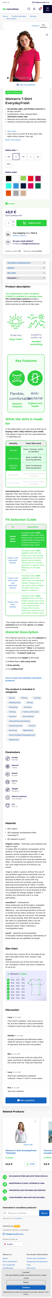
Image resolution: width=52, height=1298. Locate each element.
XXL (8, 164)
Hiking (24, 698)
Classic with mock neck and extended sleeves (12, 583)
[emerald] (38, 186)
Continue (26, 1287)
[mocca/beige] (23, 193)
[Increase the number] (13, 221)
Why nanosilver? (10, 1261)
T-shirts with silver (19, 16)
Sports (12, 698)
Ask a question (27, 1100)
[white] (16, 178)
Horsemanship (15, 726)
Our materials (9, 1265)
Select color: (11, 172)
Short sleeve (11, 19)
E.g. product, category (19, 42)
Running (13, 730)
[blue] (16, 186)
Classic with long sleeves (12, 604)
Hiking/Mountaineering (19, 721)
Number (8, 223)
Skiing (30, 702)
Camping (13, 707)
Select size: (11, 150)
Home (5, 16)
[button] (29, 9)
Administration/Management (22, 735)
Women (33, 16)
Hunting (27, 707)
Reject (26, 1282)
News (5, 1258)
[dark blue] (23, 186)
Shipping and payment (37, 1261)
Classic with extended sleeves (12, 560)
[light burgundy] (38, 178)
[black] (8, 178)
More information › (13, 140)
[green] (23, 178)
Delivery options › (20, 235)
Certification (8, 1268)
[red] (30, 178)
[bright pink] (30, 186)
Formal (32, 726)
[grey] (16, 193)
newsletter (18, 1218)
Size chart (11, 131)
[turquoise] (8, 186)
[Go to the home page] (11, 9)
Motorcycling (14, 702)
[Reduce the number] (13, 224)
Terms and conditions (36, 1258)
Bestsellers (28, 730)
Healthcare (14, 740)
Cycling (37, 698)
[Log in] (34, 9)
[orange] (8, 193)
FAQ (29, 1265)
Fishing (12, 712)
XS (8, 156)
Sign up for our (13, 1218)
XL (38, 156)
